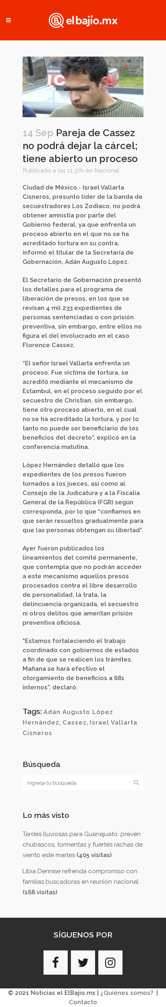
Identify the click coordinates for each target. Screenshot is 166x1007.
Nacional (106, 170)
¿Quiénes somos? (126, 992)
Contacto (83, 1002)
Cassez (74, 722)
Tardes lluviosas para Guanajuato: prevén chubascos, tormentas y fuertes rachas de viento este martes (83, 844)
